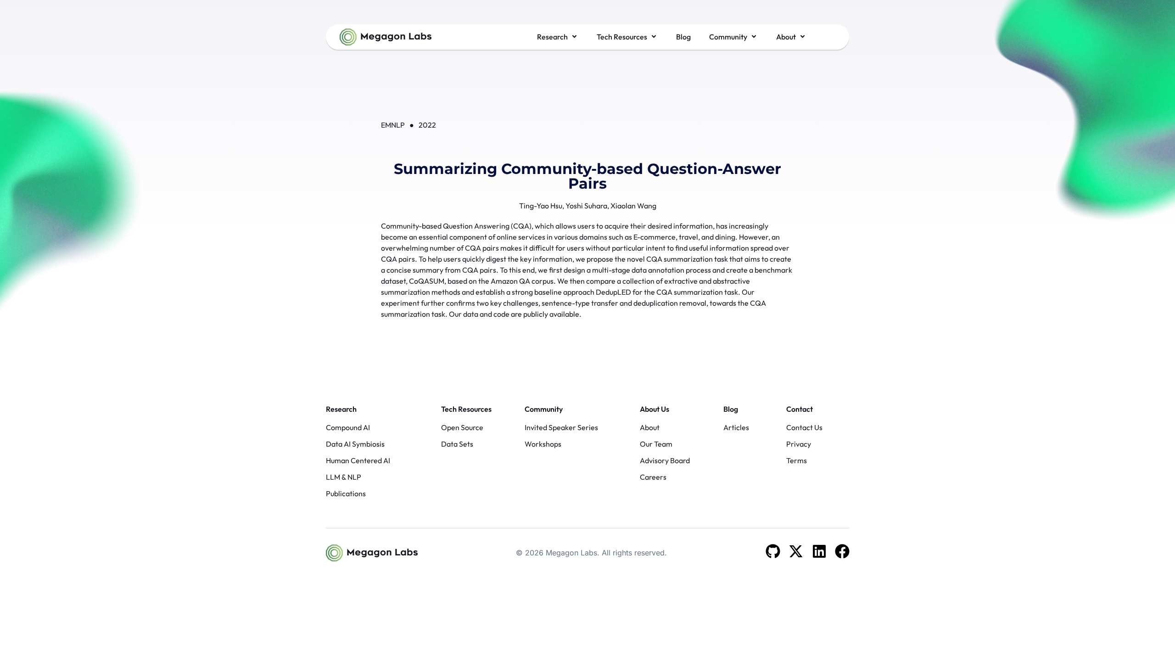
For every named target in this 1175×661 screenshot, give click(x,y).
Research (341, 409)
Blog (730, 409)
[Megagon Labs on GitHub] (773, 551)
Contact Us (804, 427)
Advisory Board (665, 460)
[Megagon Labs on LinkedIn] (819, 551)
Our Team (656, 443)
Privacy (798, 443)
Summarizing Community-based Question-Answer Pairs (587, 176)
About (650, 427)
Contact (799, 409)
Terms (796, 460)
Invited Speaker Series (561, 427)
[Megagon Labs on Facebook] (842, 551)
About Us (654, 409)
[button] (557, 37)
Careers (653, 477)
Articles (736, 427)
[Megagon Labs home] (385, 36)
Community (544, 409)
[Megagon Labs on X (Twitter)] (796, 551)
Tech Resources (466, 409)
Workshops (543, 443)
